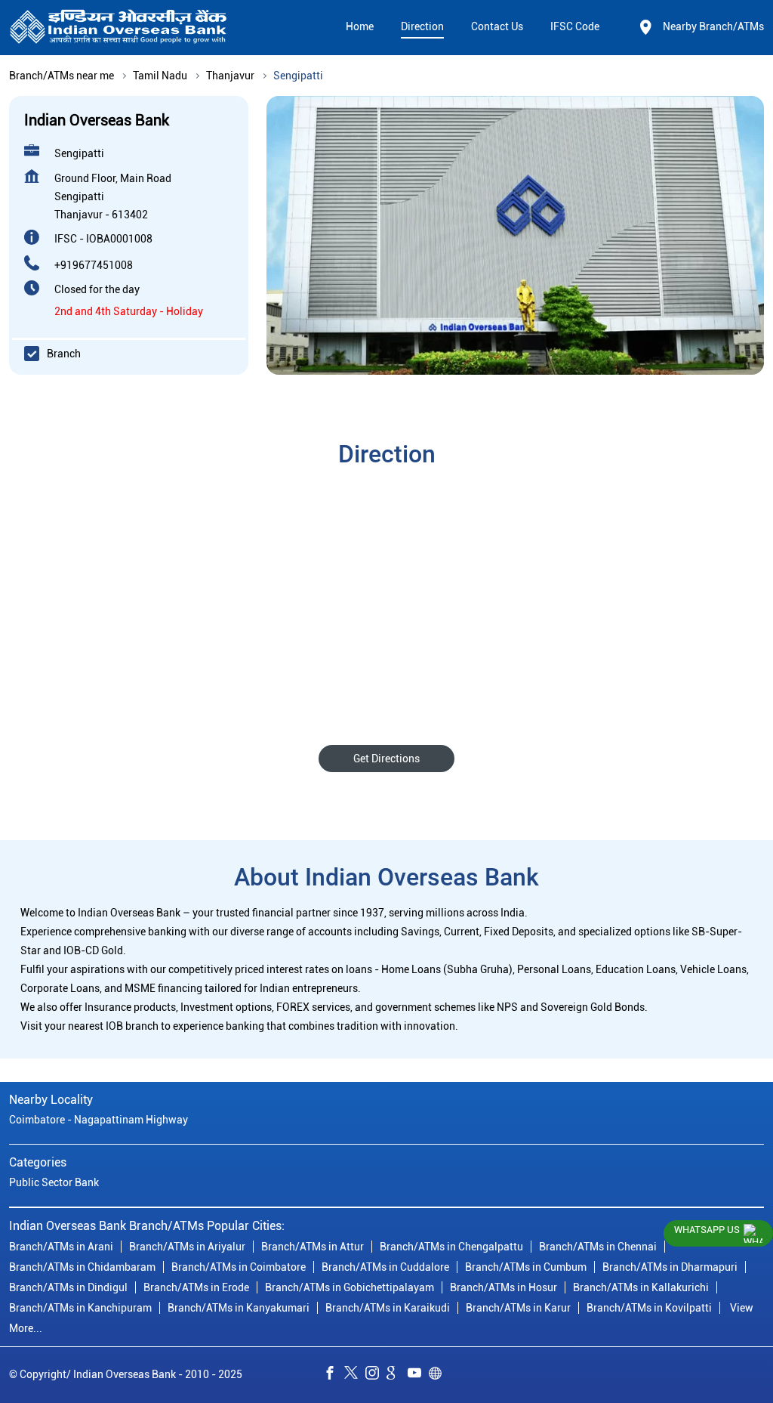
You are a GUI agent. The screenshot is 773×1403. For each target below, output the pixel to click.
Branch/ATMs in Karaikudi (387, 1307)
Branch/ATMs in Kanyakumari (239, 1307)
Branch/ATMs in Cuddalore (385, 1266)
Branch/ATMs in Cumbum (526, 1266)
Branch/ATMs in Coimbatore (238, 1266)
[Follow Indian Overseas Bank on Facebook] (333, 1375)
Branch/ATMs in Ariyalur (187, 1246)
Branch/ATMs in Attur (312, 1246)
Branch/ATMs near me (61, 76)
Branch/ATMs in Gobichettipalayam (349, 1287)
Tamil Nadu (160, 76)
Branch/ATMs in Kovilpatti (649, 1307)
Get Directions (386, 758)
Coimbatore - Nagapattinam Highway (98, 1120)
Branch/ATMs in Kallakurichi (641, 1287)
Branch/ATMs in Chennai (598, 1246)
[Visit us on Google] (397, 1375)
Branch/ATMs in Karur (518, 1307)
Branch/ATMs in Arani (61, 1246)
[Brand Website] (439, 1375)
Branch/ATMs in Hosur (503, 1287)
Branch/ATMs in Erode (196, 1287)
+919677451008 (93, 265)
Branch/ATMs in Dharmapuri (670, 1266)
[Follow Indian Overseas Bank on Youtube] (418, 1375)
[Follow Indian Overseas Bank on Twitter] (354, 1375)
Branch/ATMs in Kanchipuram (80, 1307)
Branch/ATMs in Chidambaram (82, 1266)
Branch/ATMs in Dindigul (68, 1287)
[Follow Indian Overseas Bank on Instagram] (375, 1375)
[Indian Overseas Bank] (118, 27)
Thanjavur (230, 76)
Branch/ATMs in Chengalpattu (451, 1246)
